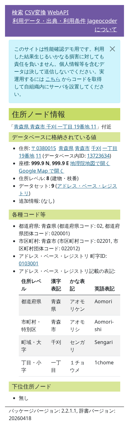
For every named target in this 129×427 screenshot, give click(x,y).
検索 (17, 12)
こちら (52, 79)
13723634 (98, 155)
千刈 (96, 148)
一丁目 (109, 148)
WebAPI (58, 12)
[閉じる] (112, 49)
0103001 (29, 263)
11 (38, 155)
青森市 (82, 148)
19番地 (26, 155)
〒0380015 (43, 148)
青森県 (66, 148)
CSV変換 (35, 12)
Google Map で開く (41, 170)
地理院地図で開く (90, 163)
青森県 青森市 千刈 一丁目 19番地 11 (55, 126)
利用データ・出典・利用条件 (49, 20)
